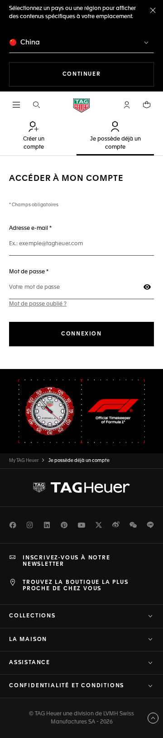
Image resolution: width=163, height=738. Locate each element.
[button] (127, 104)
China (29, 42)
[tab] (33, 136)
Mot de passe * (56, 272)
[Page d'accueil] (81, 105)
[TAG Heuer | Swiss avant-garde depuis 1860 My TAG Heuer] (81, 487)
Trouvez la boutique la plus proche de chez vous (76, 586)
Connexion (81, 334)
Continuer (108, 74)
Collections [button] (32, 616)
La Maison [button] (28, 639)
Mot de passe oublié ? (38, 304)
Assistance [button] (29, 662)
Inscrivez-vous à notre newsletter (66, 561)
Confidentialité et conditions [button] (66, 686)
